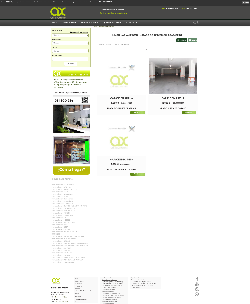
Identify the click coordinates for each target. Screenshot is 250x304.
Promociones (89, 22)
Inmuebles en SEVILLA (61, 250)
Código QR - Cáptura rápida (83, 290)
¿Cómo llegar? (71, 169)
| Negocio (114, 299)
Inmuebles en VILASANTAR (62, 262)
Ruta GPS (79, 286)
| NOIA (110, 285)
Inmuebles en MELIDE (60, 220)
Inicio (54, 22)
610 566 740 (170, 8)
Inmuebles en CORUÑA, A (62, 201)
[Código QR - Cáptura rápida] (84, 103)
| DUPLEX (120, 295)
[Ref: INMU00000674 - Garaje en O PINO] (121, 137)
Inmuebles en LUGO (59, 218)
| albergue (106, 293)
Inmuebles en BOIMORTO (62, 194)
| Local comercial (117, 297)
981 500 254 (189, 8)
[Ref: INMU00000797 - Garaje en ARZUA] (173, 76)
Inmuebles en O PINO (60, 229)
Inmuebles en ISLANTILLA (62, 215)
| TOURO (149, 285)
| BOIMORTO (118, 281)
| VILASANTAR (112, 287)
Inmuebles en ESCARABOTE (63, 208)
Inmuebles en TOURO (60, 255)
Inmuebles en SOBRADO (61, 253)
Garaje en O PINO (121, 159)
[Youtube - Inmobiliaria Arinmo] (197, 285)
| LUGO (120, 283)
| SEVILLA (121, 285)
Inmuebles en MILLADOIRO (63, 222)
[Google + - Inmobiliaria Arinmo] (197, 295)
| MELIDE (154, 283)
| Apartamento (113, 293)
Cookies (77, 302)
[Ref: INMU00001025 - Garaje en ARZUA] (121, 76)
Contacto (132, 22)
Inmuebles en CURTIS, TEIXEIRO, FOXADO (69, 206)
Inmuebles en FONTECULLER (63, 210)
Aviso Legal (78, 296)
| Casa (111, 295)
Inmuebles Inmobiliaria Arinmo (109, 278)
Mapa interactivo (135, 278)
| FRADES (115, 283)
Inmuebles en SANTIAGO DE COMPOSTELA (69, 243)
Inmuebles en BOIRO (60, 196)
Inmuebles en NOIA (59, 227)
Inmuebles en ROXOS (60, 241)
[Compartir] (194, 24)
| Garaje (110, 297)
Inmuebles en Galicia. (109, 289)
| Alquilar (111, 303)
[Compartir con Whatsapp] (197, 290)
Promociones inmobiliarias (138, 280)
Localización (78, 283)
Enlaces (77, 293)
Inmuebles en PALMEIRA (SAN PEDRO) (67, 236)
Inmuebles (69, 22)
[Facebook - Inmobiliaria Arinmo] (197, 280)
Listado (183, 40)
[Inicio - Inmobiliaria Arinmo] (58, 13)
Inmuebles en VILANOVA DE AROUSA (67, 260)
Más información (105, 2)
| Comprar (106, 303)
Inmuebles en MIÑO (59, 225)
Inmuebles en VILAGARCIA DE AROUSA (68, 257)
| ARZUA (112, 281)
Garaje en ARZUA (121, 98)
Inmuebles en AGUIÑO (61, 187)
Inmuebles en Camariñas (62, 199)
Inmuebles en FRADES (60, 213)
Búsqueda (110, 27)
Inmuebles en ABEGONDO (62, 185)
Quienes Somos (112, 22)
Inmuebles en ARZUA (60, 192)
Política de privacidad (80, 299)
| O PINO (115, 285)
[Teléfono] (198, 24)
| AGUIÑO (106, 281)
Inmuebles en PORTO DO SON (64, 239)
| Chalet (115, 295)
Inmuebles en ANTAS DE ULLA (64, 189)
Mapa (194, 40)
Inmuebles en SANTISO (61, 248)
